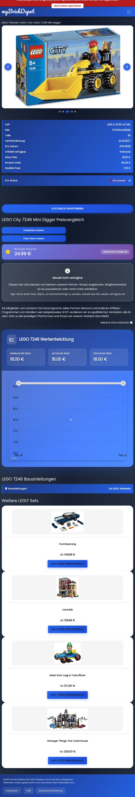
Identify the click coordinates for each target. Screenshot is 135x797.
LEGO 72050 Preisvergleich (68, 694)
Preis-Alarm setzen (34, 238)
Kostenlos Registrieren (67, 208)
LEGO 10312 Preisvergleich (67, 629)
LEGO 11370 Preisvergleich (67, 760)
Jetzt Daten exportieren (67, 5)
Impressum (12, 790)
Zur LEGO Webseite (120, 488)
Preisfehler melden (34, 230)
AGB (28, 790)
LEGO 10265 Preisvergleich (67, 563)
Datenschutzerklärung (51, 790)
